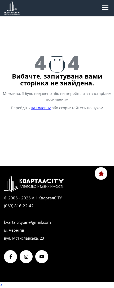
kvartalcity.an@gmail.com (27, 222)
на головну (41, 107)
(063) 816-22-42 (19, 205)
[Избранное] (101, 173)
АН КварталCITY (47, 197)
